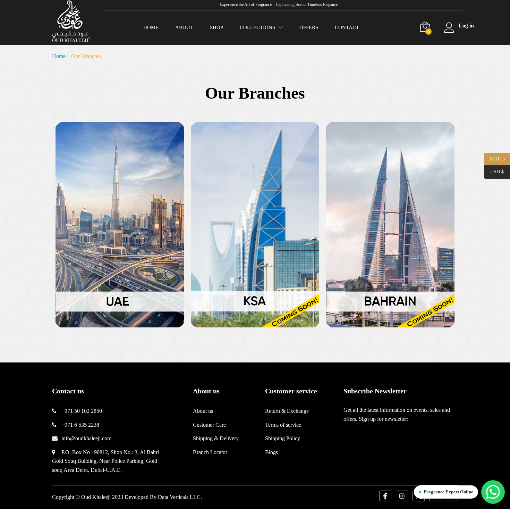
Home (151, 27)
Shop (216, 27)
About (184, 27)
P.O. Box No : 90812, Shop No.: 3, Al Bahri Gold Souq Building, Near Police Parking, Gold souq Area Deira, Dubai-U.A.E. (105, 461)
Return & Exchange (287, 411)
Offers (308, 27)
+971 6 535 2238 (80, 425)
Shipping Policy (282, 438)
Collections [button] (257, 27)
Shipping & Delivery (216, 438)
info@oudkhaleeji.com (86, 438)
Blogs (271, 452)
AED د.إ (494, 158)
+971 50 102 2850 (81, 411)
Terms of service (283, 425)
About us (203, 411)
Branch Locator (210, 452)
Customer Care (209, 425)
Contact (347, 27)
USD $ (494, 172)
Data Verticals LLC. (180, 497)
